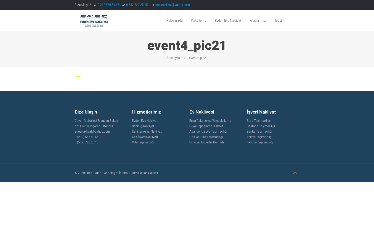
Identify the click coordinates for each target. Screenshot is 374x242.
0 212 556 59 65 (108, 4)
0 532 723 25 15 (137, 4)
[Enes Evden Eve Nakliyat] (94, 20)
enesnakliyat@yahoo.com (172, 4)
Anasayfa (173, 58)
